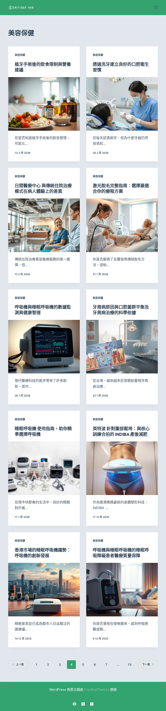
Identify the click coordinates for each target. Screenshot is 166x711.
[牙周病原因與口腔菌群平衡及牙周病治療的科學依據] (122, 346)
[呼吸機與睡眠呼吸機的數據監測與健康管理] (44, 346)
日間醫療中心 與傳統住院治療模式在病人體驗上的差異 (43, 188)
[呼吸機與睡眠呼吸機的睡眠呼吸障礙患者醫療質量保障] (122, 589)
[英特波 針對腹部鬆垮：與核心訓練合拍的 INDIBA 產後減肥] (122, 468)
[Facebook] (74, 704)
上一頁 (20, 664)
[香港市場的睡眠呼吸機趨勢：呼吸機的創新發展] (44, 589)
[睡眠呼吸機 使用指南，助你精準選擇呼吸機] (44, 468)
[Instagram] (91, 704)
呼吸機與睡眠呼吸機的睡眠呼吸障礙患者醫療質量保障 (121, 552)
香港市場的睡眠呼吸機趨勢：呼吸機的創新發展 (43, 552)
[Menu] (156, 8)
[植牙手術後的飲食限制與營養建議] (44, 104)
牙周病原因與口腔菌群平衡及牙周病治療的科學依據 (121, 309)
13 (129, 664)
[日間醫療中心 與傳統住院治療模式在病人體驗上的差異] (44, 225)
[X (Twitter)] (83, 704)
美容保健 (20, 55)
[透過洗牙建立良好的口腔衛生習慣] (122, 104)
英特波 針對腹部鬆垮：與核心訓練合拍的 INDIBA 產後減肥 (121, 431)
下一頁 (146, 664)
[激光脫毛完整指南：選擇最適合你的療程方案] (122, 225)
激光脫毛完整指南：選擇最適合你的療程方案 (121, 188)
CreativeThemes (96, 689)
